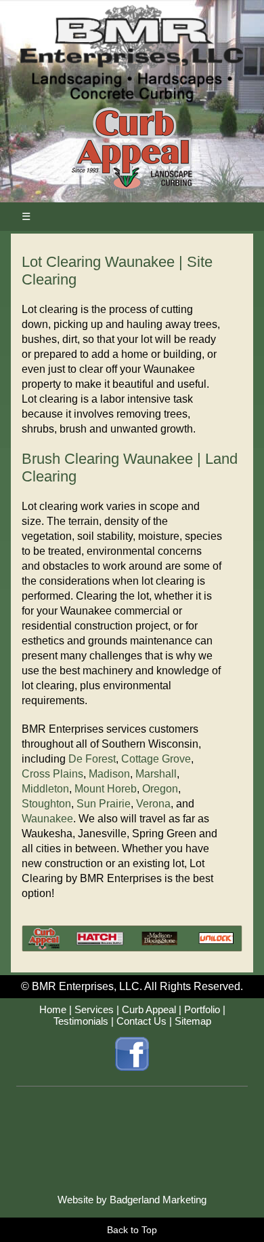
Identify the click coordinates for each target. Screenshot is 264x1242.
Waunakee (47, 818)
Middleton (45, 788)
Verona (153, 803)
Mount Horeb (105, 788)
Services (94, 1009)
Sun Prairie (103, 803)
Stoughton (46, 803)
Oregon (160, 788)
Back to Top (132, 1229)
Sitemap (193, 1021)
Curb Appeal (149, 1009)
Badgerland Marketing (158, 1199)
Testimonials (80, 1021)
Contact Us (141, 1021)
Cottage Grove (156, 759)
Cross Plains (52, 774)
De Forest (92, 759)
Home (52, 1009)
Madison (109, 774)
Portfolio (202, 1009)
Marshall (156, 774)
